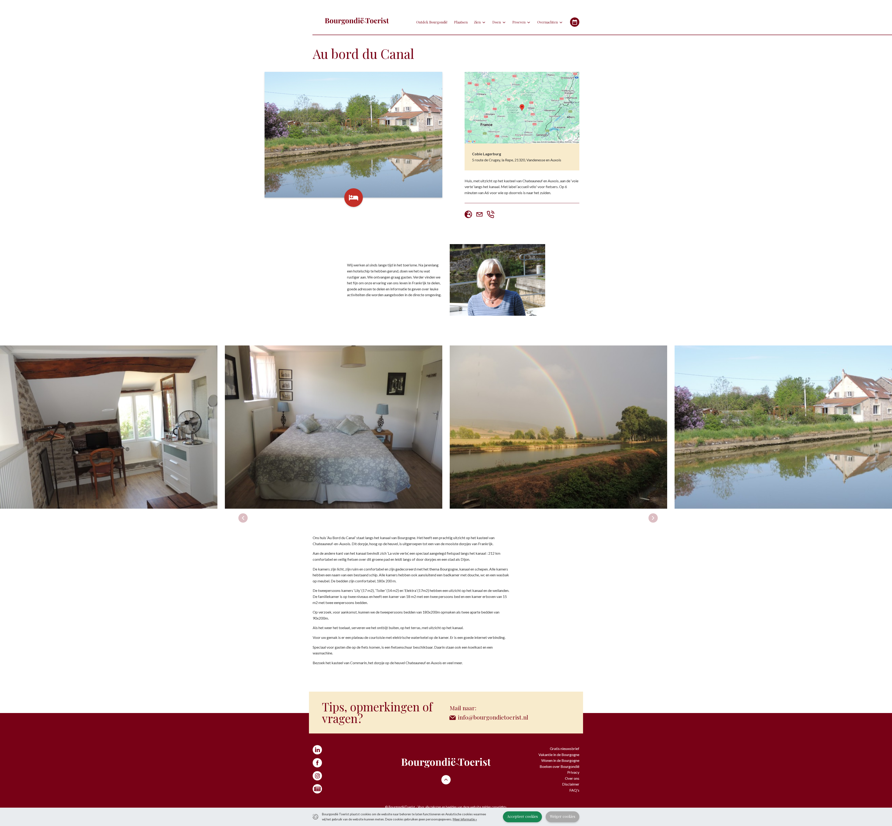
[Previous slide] (243, 518)
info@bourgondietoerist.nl (493, 717)
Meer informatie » (465, 819)
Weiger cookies (562, 816)
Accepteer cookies (522, 816)
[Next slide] (653, 518)
